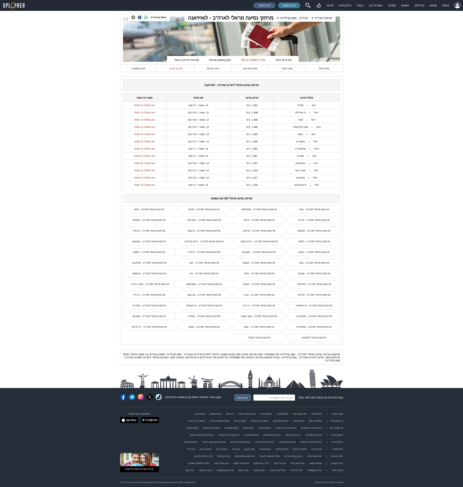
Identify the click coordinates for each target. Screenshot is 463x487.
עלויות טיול (324, 68)
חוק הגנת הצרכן (221, 463)
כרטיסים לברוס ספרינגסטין (202, 435)
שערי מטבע (249, 449)
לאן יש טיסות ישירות (293, 456)
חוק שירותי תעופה (241, 463)
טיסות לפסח (248, 428)
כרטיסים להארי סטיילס (229, 435)
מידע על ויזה (213, 68)
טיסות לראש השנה (211, 428)
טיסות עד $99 (315, 421)
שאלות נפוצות (315, 463)
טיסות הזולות (199, 397)
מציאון (433, 5)
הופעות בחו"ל (266, 414)
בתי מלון (419, 5)
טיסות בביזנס (240, 421)
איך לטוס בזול (337, 421)
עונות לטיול (287, 68)
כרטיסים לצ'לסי (191, 442)
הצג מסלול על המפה (144, 105)
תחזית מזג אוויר (250, 68)
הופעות (405, 5)
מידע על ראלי (283, 60)
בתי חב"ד (190, 449)
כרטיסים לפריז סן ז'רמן (240, 442)
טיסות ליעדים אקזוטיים (311, 428)
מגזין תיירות (316, 449)
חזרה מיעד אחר (300, 414)
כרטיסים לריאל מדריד (264, 442)
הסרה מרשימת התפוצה (198, 463)
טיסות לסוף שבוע (280, 421)
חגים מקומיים (138, 68)
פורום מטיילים (282, 449)
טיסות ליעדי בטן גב (196, 421)
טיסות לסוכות (192, 428)
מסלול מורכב (282, 414)
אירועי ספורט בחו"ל (246, 414)
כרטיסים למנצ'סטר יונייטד (214, 442)
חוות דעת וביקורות (277, 470)
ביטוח (360, 5)
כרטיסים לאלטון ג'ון (272, 435)
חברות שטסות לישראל (270, 456)
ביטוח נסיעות (216, 414)
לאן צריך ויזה (221, 449)
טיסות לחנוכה (265, 428)
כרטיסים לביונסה (292, 435)
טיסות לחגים (298, 421)
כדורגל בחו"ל (337, 442)
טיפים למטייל (265, 449)
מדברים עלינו (296, 470)
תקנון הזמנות (259, 470)
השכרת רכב (376, 5)
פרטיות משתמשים (225, 470)
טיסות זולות (317, 397)
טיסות (445, 5)
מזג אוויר (236, 449)
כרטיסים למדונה (251, 435)
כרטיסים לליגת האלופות (311, 442)
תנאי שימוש (243, 470)
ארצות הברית (323, 18)
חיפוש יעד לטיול (300, 449)
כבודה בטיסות (223, 456)
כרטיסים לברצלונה (287, 442)
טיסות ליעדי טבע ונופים (286, 428)
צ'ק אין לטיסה (279, 463)
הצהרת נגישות (206, 470)
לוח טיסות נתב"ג (314, 456)
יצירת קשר (190, 470)
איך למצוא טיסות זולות (245, 456)
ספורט (392, 5)
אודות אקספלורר (314, 470)
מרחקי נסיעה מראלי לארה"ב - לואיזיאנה (230, 18)
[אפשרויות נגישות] (318, 5)
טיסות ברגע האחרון (259, 421)
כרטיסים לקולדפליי (313, 435)
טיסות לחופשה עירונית (219, 421)
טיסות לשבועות (231, 428)
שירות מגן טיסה (297, 463)
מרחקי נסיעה (175, 68)
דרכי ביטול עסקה (261, 463)
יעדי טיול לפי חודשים (203, 456)
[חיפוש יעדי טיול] (308, 5)
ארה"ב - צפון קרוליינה (294, 18)
